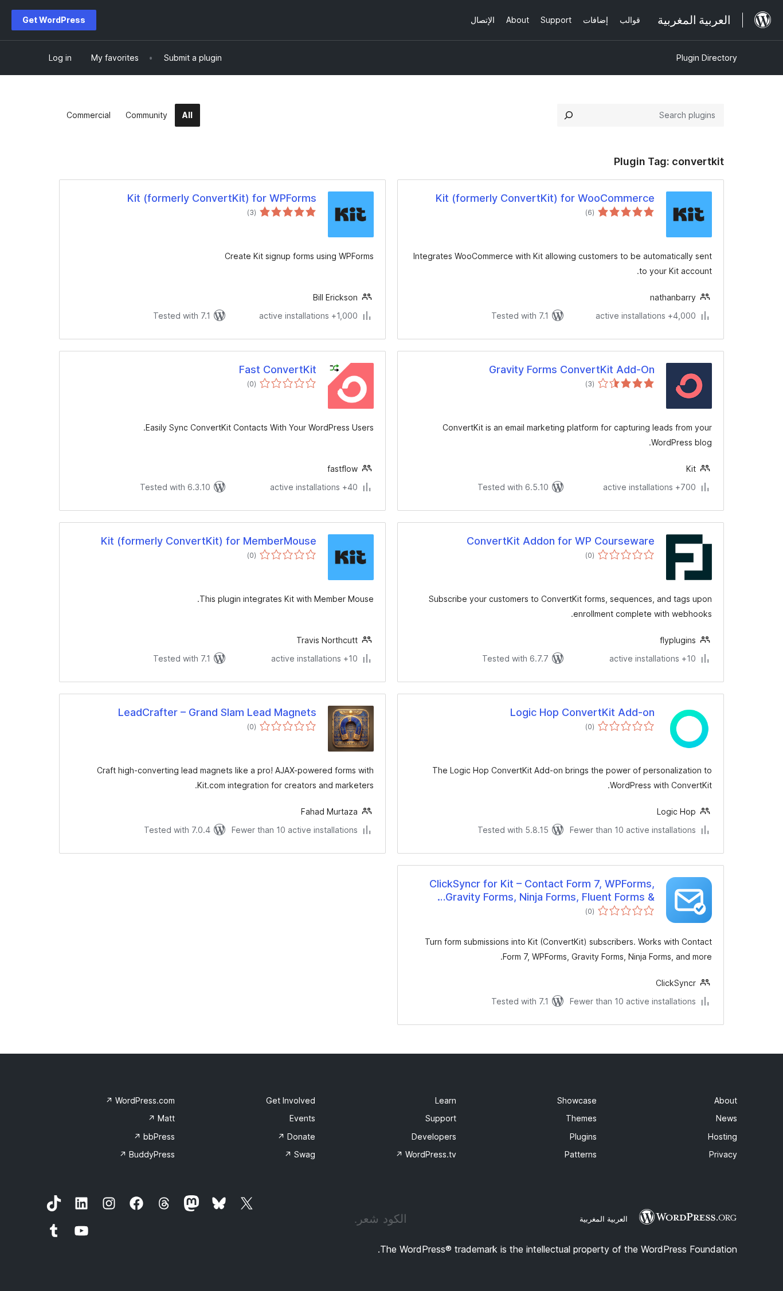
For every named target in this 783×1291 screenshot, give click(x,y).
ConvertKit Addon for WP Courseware (561, 541)
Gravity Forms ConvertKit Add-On (572, 369)
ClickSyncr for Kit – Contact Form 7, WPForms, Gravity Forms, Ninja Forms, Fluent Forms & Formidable (542, 891)
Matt (161, 1118)
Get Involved (290, 1100)
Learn (445, 1100)
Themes (581, 1118)
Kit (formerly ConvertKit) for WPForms (221, 198)
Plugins (583, 1136)
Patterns (581, 1154)
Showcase (577, 1100)
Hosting (722, 1136)
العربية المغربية (604, 1218)
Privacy (723, 1154)
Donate (296, 1136)
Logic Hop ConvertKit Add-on (582, 712)
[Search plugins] (568, 115)
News (726, 1118)
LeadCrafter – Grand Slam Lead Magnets (217, 712)
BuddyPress (147, 1154)
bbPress (154, 1136)
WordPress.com (140, 1100)
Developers (434, 1136)
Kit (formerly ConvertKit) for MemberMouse (208, 541)
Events (302, 1118)
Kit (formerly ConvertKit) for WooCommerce (545, 198)
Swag (299, 1154)
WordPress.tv (426, 1154)
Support (440, 1118)
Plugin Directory (706, 57)
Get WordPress (53, 20)
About (725, 1100)
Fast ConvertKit (277, 369)
